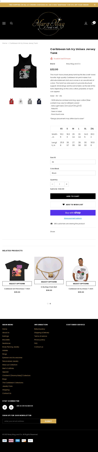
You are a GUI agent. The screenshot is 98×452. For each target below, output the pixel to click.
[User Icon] (86, 23)
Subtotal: (54, 189)
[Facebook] (4, 407)
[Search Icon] (11, 23)
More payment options (73, 218)
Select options (17, 283)
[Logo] (49, 23)
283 (55, 224)
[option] (25, 70)
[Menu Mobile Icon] (3, 23)
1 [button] (47, 303)
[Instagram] (11, 407)
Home (4, 43)
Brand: (52, 64)
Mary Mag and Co (73, 64)
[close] (94, 5)
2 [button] (50, 303)
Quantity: (54, 180)
